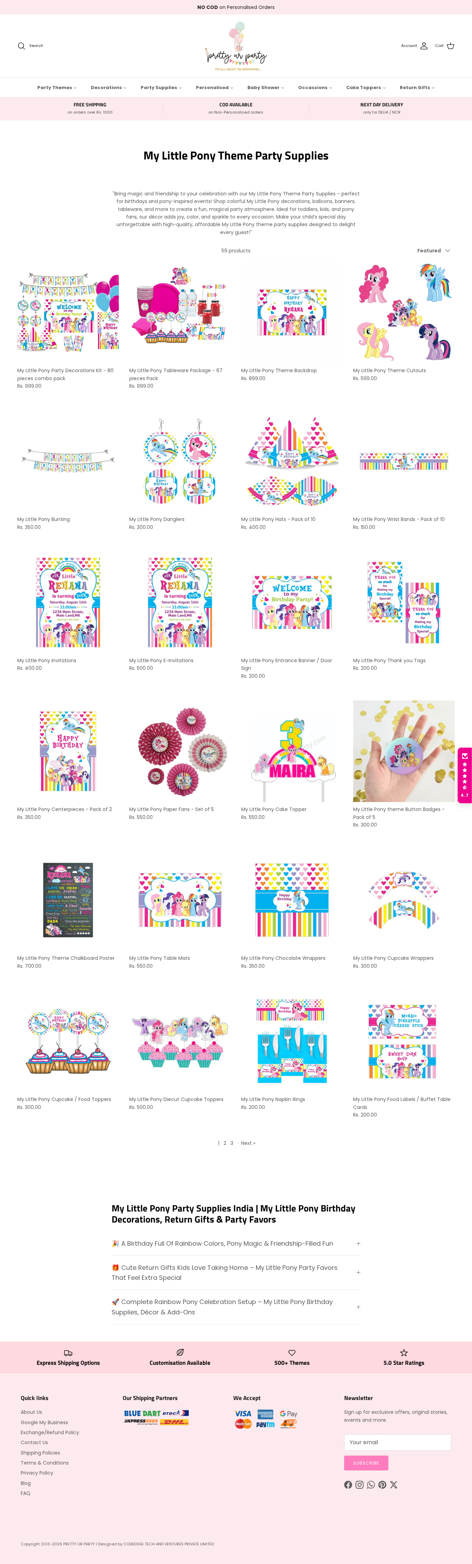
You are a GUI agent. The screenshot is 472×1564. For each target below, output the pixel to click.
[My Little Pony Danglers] (180, 461)
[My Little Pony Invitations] (68, 602)
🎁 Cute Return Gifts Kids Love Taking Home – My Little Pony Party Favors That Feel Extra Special (225, 1272)
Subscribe (366, 1463)
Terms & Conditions (45, 1462)
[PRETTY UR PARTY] (236, 45)
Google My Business (44, 1422)
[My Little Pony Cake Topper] (292, 751)
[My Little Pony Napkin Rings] (292, 1041)
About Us (31, 1412)
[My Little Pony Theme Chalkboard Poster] (68, 900)
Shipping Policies (40, 1452)
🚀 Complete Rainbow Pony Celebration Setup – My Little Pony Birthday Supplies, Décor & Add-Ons (222, 1306)
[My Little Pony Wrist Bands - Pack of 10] (404, 461)
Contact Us (34, 1442)
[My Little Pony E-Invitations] (180, 602)
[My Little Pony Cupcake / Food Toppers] (68, 1041)
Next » (248, 1143)
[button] (464, 775)
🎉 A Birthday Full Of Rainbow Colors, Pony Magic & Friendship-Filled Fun (222, 1243)
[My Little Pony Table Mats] (180, 900)
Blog (26, 1483)
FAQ (25, 1493)
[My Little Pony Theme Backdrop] (292, 312)
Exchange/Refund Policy (50, 1432)
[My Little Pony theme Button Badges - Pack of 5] (404, 751)
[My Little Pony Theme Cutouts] (404, 312)
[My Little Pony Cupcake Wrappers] (404, 900)
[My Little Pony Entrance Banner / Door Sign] (292, 602)
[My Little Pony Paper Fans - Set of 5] (180, 751)
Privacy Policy (37, 1472)
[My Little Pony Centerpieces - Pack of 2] (68, 751)
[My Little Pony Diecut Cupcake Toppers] (180, 1041)
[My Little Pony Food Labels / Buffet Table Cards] (404, 1041)
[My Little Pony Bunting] (68, 461)
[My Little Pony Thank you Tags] (404, 602)
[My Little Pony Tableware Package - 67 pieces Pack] (180, 312)
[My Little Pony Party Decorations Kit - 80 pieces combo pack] (68, 312)
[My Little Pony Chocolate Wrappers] (292, 900)
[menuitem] (57, 87)
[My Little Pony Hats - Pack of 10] (292, 461)
